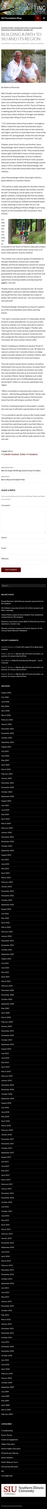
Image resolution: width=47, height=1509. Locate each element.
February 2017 (7, 1184)
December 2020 (7, 990)
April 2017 (5, 1175)
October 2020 (6, 999)
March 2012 (6, 1319)
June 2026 (5, 702)
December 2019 (7, 1031)
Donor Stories (7, 28)
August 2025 (6, 747)
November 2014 (7, 1243)
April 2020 (5, 1013)
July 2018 (5, 1107)
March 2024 (6, 823)
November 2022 (7, 895)
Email (4, 548)
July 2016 (5, 1207)
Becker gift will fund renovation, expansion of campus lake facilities (22, 655)
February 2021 (7, 986)
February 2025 (7, 774)
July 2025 (5, 751)
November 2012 (7, 1306)
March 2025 (6, 769)
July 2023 (5, 859)
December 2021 (7, 941)
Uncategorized (7, 1476)
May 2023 (5, 868)
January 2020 (6, 1026)
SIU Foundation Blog (11, 18)
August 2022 (6, 909)
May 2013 (5, 1297)
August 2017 (6, 1157)
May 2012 (5, 1315)
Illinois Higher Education (11, 1448)
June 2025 (5, 756)
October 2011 (6, 1337)
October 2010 (6, 1355)
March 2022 (6, 927)
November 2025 (7, 733)
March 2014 (6, 1261)
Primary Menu (44, 18)
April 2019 (5, 1067)
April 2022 (5, 923)
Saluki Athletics (7, 1458)
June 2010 (5, 1364)
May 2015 (5, 1220)
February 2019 (7, 1076)
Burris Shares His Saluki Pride (13, 478)
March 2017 (6, 1180)
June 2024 (5, 810)
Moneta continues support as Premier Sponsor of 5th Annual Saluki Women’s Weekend (21, 629)
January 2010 (6, 1378)
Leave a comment (37, 43)
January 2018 (6, 1134)
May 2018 (5, 1116)
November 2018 (7, 1089)
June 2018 (5, 1112)
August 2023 (6, 855)
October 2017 (6, 1148)
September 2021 (7, 954)
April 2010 (5, 1369)
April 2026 (5, 711)
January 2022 (6, 936)
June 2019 (5, 1058)
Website (5, 558)
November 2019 (7, 1035)
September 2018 (7, 1098)
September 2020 (7, 1004)
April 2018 (5, 1121)
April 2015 (5, 1225)
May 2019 (5, 1062)
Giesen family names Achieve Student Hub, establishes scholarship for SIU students (22, 616)
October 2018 (6, 1094)
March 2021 (6, 981)
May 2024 (5, 814)
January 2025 (6, 778)
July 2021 (5, 963)
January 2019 (6, 1080)
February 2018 (7, 1130)
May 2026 (5, 706)
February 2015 (7, 1234)
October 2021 (6, 950)
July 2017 (5, 1162)
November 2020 (7, 995)
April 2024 (5, 819)
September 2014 (7, 1247)
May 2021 (5, 972)
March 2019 (6, 1071)
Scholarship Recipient (9, 1467)
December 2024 (7, 783)
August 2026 (6, 693)
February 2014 (7, 1265)
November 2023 (7, 841)
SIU (31, 30)
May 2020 (5, 1008)
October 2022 (6, 900)
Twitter (23, 454)
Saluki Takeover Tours (9, 1462)
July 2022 (5, 914)
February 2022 (7, 932)
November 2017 (7, 1143)
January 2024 (6, 832)
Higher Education (21, 28)
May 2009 (5, 1401)
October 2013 (6, 1279)
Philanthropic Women (20, 30)
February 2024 (7, 828)
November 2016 (7, 1198)
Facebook (15, 454)
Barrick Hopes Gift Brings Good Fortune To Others (21, 469)
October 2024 (6, 792)
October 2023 (6, 846)
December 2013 (7, 1270)
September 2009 (7, 1387)
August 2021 (6, 959)
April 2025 (5, 765)
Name (4, 537)
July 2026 (5, 697)
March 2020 (6, 1017)
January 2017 (6, 1189)
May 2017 (5, 1171)
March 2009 (6, 1410)
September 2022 (7, 904)
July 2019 (5, 1053)
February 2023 (7, 882)
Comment (6, 505)
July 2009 (5, 1392)
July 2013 (5, 1288)
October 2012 (6, 1310)
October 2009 (6, 1382)
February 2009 (7, 1414)
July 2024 (5, 805)
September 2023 (7, 850)
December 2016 (7, 1193)
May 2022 (5, 918)
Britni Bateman (23, 43)
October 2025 (6, 738)
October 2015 (6, 1211)
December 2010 (7, 1346)
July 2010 (5, 1360)
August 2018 (6, 1103)
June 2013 (5, 1292)
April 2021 (5, 977)
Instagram (33, 454)
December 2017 (7, 1139)
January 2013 (6, 1301)
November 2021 (7, 945)
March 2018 (6, 1125)
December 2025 (7, 729)
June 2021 (5, 968)
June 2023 (5, 864)
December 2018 (7, 1085)
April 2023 (5, 873)
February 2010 (7, 1373)
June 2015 (5, 1216)
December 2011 (7, 1328)
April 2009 (5, 1405)
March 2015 (6, 1229)
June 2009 (5, 1396)
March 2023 (6, 877)
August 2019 (6, 1049)
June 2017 (5, 1166)
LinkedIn (7, 454)
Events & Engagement (9, 1439)
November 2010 (7, 1351)
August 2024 (6, 801)
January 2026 (6, 724)
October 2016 (6, 1202)
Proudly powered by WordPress (11, 1506)
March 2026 (6, 715)
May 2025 (5, 760)
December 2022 (7, 891)
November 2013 (7, 1274)
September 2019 (7, 1044)
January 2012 (6, 1324)
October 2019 (6, 1040)
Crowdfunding (7, 1430)
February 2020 (7, 1022)
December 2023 (7, 837)
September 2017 (7, 1153)
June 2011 (5, 1342)
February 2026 (7, 720)
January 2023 (6, 886)
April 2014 (5, 1256)
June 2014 (5, 1252)
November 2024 (7, 787)
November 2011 (7, 1333)
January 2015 (6, 1238)
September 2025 (7, 742)
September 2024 (7, 796)
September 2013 (7, 1283)
